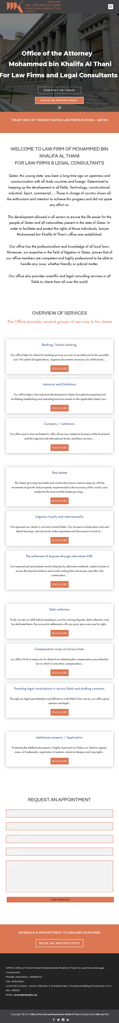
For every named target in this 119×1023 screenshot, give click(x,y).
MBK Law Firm (102, 1014)
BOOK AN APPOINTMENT (59, 100)
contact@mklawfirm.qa (25, 995)
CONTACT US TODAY (59, 90)
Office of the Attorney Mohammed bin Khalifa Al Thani (55, 1014)
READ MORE (59, 368)
